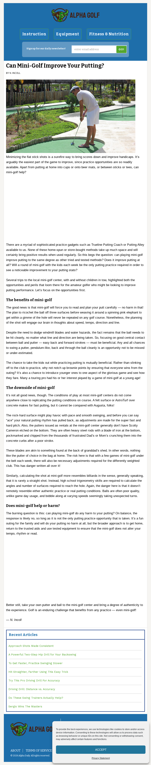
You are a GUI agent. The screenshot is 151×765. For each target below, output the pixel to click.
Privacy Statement (101, 758)
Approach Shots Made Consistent (31, 646)
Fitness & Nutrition (109, 34)
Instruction (34, 34)
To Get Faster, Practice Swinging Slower (35, 663)
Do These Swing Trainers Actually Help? (35, 697)
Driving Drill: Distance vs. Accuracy (31, 689)
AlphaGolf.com (75, 15)
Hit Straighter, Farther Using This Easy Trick (38, 672)
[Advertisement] (75, 210)
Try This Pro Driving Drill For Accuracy (34, 680)
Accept (100, 749)
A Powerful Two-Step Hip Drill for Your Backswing (42, 654)
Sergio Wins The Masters (25, 706)
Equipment (67, 34)
